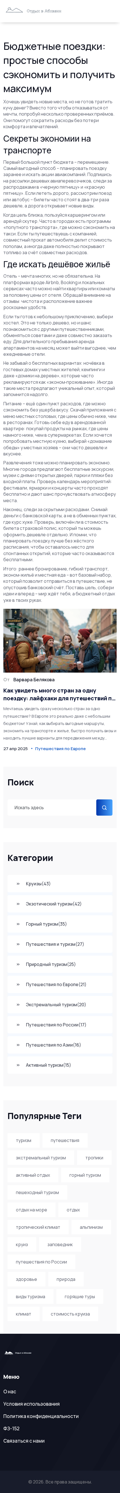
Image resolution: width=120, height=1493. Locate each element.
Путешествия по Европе (56, 984)
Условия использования (31, 1404)
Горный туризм (46, 924)
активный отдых (33, 1175)
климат (23, 1314)
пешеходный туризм (37, 1192)
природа (66, 1279)
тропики (94, 1158)
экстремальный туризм (41, 1158)
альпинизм (91, 1227)
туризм (23, 1140)
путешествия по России (41, 1262)
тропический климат (38, 1227)
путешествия (65, 1140)
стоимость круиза (70, 1314)
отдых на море (31, 1210)
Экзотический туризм (54, 904)
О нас (9, 1391)
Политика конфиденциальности (41, 1416)
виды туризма (30, 1296)
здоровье (26, 1279)
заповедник (60, 1244)
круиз (22, 1244)
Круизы (38, 884)
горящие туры (80, 1296)
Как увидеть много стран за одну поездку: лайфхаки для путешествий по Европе (59, 694)
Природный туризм (51, 964)
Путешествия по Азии (53, 1045)
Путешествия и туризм (55, 944)
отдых (73, 1210)
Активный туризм (48, 1065)
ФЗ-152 (11, 1428)
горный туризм (85, 1175)
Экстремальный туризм (56, 1004)
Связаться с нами (24, 1441)
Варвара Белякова (34, 680)
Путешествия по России (56, 1025)
